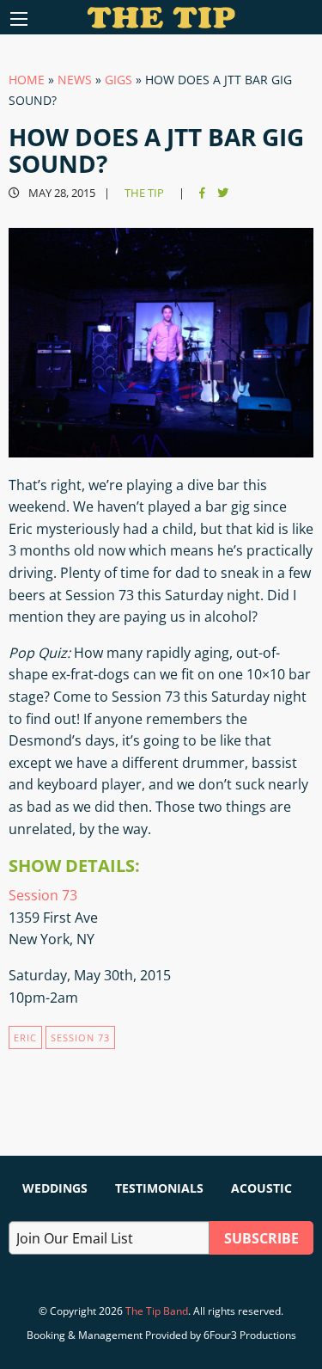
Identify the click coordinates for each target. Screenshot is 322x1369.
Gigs (118, 79)
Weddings (55, 1188)
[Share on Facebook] (202, 193)
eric (25, 1037)
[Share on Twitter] (222, 193)
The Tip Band (156, 1311)
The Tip (144, 193)
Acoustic (261, 1188)
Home (27, 79)
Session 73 (43, 895)
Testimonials (159, 1188)
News (75, 79)
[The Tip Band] (161, 23)
